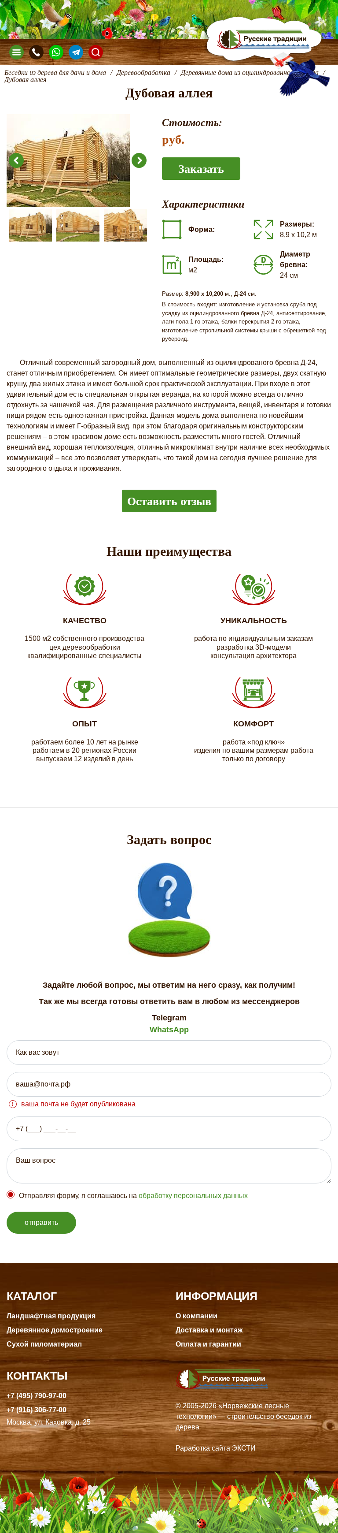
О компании (196, 1316)
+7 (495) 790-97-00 (36, 1395)
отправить (41, 1222)
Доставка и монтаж (209, 1330)
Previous (16, 160)
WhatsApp (169, 1029)
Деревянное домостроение (55, 1330)
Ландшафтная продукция (51, 1316)
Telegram (169, 1017)
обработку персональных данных (193, 1195)
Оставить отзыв (169, 500)
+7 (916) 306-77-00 (36, 1410)
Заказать (201, 168)
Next (139, 160)
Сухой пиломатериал (44, 1344)
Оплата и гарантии (208, 1344)
